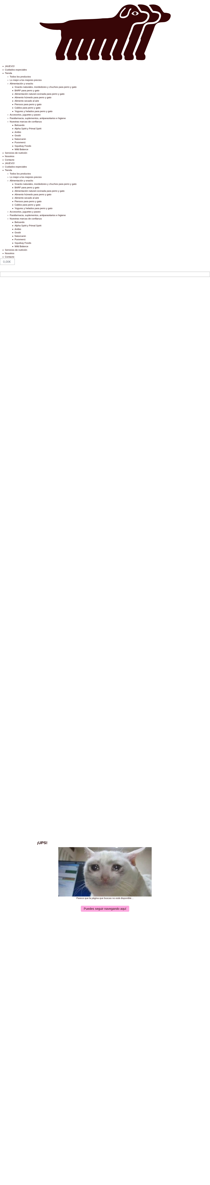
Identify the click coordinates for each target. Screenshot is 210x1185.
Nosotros (9, 156)
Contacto (9, 160)
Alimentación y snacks (21, 83)
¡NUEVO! (10, 66)
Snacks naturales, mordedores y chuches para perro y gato (46, 87)
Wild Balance (21, 149)
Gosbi (18, 135)
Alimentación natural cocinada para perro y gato (40, 94)
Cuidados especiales (16, 69)
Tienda (8, 73)
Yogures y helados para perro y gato (33, 111)
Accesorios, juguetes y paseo (25, 114)
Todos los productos (20, 76)
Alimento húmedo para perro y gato (33, 97)
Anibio (18, 132)
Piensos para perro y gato (28, 104)
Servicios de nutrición (16, 153)
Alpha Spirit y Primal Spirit (28, 128)
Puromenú (20, 142)
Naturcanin (20, 139)
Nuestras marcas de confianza (26, 121)
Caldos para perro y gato (27, 108)
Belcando (20, 125)
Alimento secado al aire (27, 101)
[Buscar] (1, 270)
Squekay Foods (23, 146)
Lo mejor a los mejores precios (26, 80)
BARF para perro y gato (27, 90)
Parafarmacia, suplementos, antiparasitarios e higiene (38, 118)
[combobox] (105, 274)
